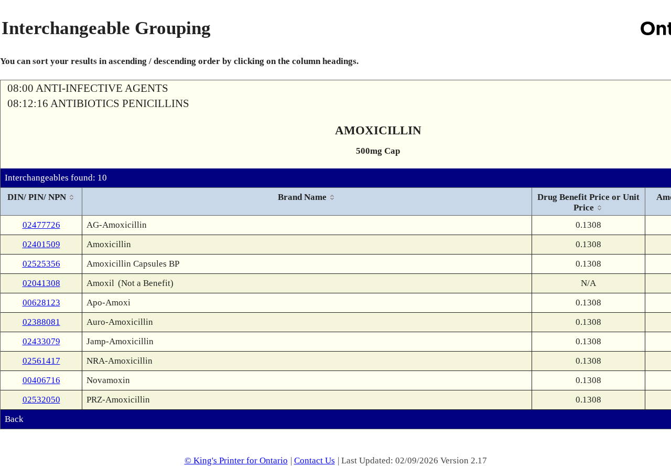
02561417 (41, 361)
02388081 (41, 322)
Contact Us (314, 460)
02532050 (41, 400)
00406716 (41, 380)
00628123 (41, 303)
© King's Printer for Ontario (236, 460)
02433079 (41, 341)
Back (14, 419)
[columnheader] (41, 202)
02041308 (41, 283)
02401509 (41, 244)
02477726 (41, 225)
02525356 (41, 264)
